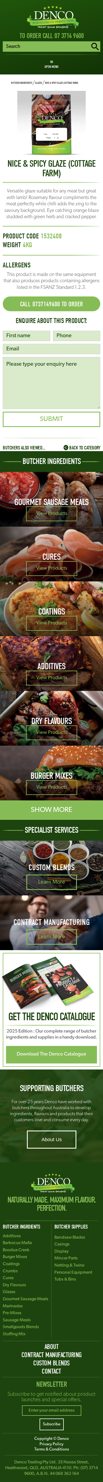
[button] (51, 64)
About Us (51, 1139)
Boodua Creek (16, 1250)
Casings (61, 1244)
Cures (8, 1278)
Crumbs (10, 1271)
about (51, 1347)
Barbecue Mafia (17, 1243)
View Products (51, 513)
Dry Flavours (14, 1285)
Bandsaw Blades (69, 1237)
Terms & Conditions (51, 1450)
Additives (12, 1236)
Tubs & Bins (65, 1279)
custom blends (51, 1363)
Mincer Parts (66, 1258)
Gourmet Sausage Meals (25, 1299)
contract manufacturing (51, 1355)
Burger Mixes (15, 1257)
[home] (51, 17)
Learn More (51, 882)
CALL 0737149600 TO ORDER (51, 304)
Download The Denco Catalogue (51, 1054)
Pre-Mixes (12, 1313)
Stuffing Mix (14, 1334)
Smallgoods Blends (21, 1327)
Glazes (38, 83)
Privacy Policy (51, 1444)
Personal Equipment (73, 1272)
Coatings (11, 1264)
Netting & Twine (69, 1265)
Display (61, 1251)
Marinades (13, 1306)
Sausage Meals (17, 1320)
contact (51, 1371)
